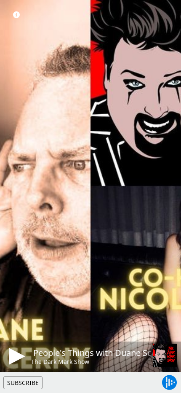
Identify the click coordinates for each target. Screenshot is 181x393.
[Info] (16, 15)
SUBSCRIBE (23, 383)
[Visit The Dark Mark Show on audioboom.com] (165, 355)
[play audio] (15, 356)
